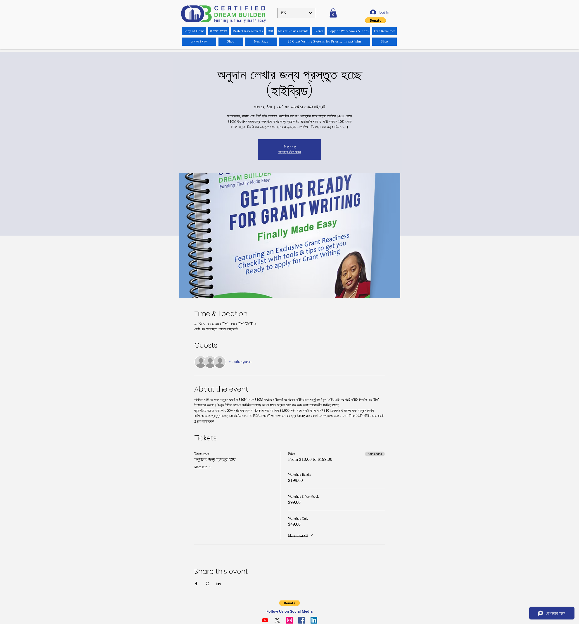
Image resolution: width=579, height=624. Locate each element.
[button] (333, 13)
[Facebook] (301, 620)
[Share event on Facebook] (196, 583)
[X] (277, 620)
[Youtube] (265, 620)
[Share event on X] (207, 583)
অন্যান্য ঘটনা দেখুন (289, 152)
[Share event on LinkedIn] (218, 583)
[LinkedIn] (314, 620)
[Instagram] (289, 620)
